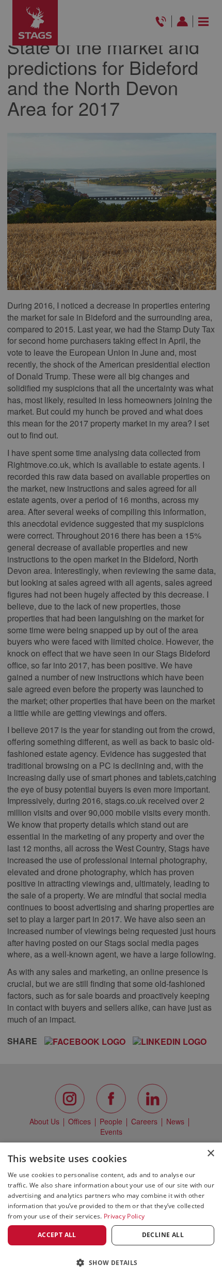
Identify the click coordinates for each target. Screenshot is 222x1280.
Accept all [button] (57, 1234)
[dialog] (111, 1211)
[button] (111, 1262)
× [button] (210, 1153)
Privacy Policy (124, 1216)
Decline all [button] (163, 1234)
